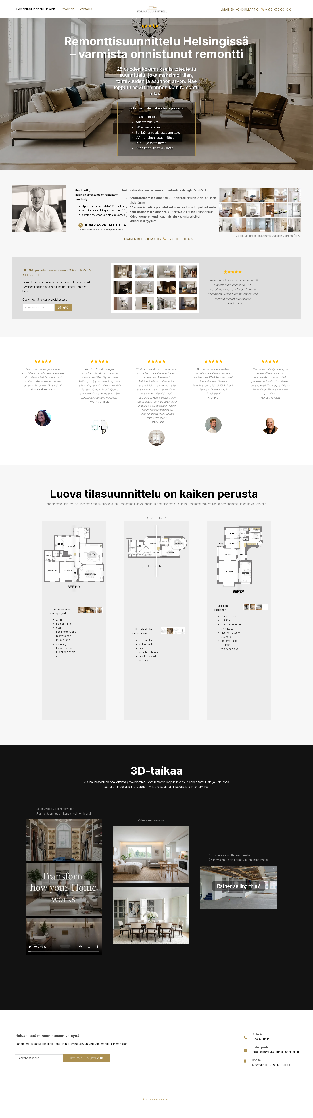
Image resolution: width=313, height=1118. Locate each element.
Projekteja (67, 9)
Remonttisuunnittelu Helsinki (35, 9)
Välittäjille (86, 9)
